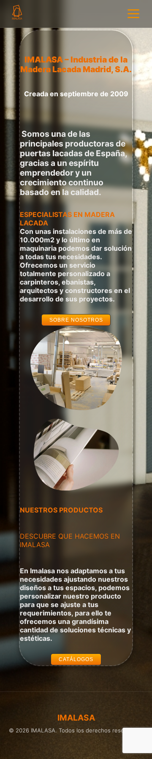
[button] (76, 320)
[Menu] (133, 13)
